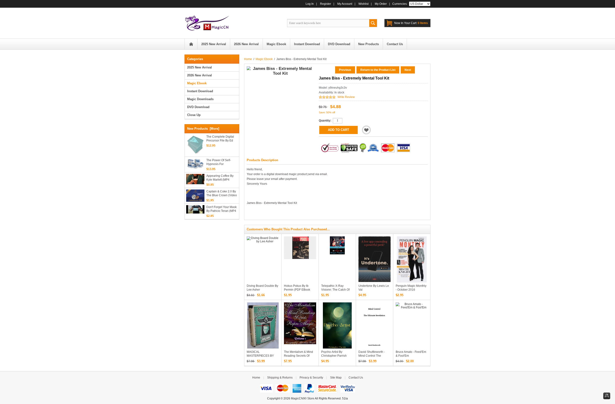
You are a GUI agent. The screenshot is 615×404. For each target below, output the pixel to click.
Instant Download (200, 91)
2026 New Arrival (199, 75)
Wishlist (363, 4)
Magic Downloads (200, 99)
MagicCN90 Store (302, 398)
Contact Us (356, 377)
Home (191, 44)
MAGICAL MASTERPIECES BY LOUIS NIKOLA (260, 355)
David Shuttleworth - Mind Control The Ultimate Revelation (371, 355)
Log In (310, 4)
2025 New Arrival (199, 67)
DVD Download (198, 107)
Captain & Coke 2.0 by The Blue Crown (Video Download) (221, 193)
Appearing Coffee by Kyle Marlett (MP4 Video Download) (220, 178)
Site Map (336, 377)
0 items (411, 23)
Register (325, 4)
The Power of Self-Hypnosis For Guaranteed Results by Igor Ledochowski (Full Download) (221, 162)
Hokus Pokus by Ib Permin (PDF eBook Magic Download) (297, 289)
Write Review (346, 97)
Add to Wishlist (366, 130)
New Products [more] (203, 128)
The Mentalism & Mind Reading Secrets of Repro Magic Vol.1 (298, 355)
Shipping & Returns (280, 377)
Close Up (194, 115)
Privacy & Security (311, 377)
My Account (344, 4)
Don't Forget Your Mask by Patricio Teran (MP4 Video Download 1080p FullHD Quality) (221, 209)
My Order (381, 4)
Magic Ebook (264, 59)
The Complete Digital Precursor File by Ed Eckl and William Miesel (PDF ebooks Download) (221, 138)
